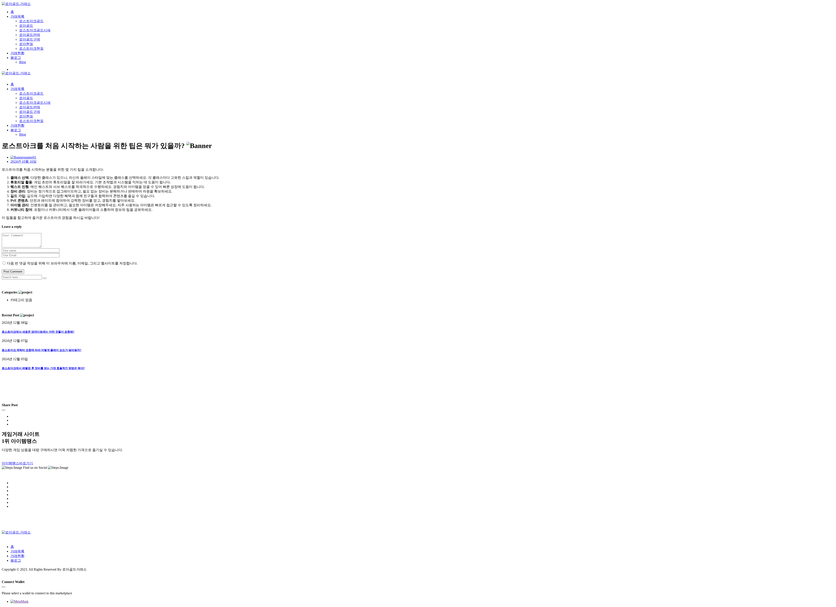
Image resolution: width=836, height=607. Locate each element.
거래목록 (17, 16)
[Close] (3, 410)
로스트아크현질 (31, 48)
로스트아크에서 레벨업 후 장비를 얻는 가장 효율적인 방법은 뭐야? (43, 368)
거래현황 (17, 53)
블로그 (15, 58)
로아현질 (26, 44)
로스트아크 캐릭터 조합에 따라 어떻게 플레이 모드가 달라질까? (41, 350)
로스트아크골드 (31, 21)
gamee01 (30, 157)
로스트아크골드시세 (35, 30)
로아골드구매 (29, 39)
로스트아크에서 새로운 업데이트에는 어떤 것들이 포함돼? (38, 331)
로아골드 (26, 25)
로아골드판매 (29, 35)
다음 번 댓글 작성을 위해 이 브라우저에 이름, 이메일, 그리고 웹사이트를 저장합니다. (72, 263)
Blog (22, 62)
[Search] (44, 278)
